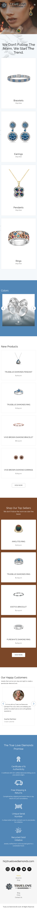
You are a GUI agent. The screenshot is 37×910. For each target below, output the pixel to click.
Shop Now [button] (18, 103)
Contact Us (18, 897)
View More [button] (19, 485)
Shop (18, 880)
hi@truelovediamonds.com (18, 861)
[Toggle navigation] (34, 5)
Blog (18, 893)
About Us (19, 878)
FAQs (18, 895)
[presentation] (3, 308)
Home (18, 875)
